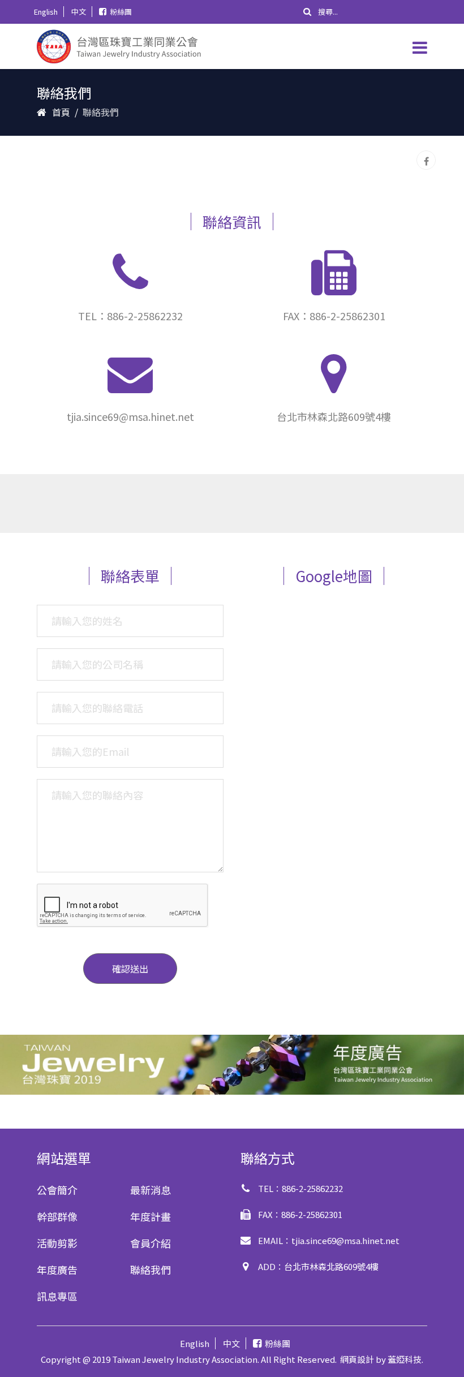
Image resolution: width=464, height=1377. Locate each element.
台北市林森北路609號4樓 (331, 1266)
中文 (78, 11)
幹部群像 (57, 1216)
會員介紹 (150, 1243)
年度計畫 (150, 1216)
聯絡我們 (150, 1269)
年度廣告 (57, 1269)
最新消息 (150, 1189)
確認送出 (130, 968)
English (46, 11)
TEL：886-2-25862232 (130, 315)
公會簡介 (57, 1189)
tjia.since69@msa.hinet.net (130, 416)
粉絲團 (121, 11)
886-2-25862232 (312, 1188)
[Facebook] (426, 160)
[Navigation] (420, 46)
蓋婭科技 (405, 1359)
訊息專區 (57, 1296)
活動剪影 (57, 1243)
